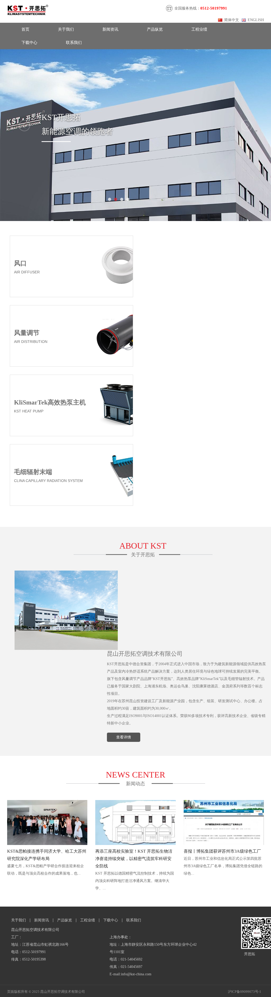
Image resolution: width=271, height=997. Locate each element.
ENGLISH (256, 20)
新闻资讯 (110, 29)
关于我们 (66, 29)
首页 (25, 29)
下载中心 (29, 42)
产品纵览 (155, 29)
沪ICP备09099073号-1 (244, 992)
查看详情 (123, 737)
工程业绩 (199, 29)
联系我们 (74, 42)
